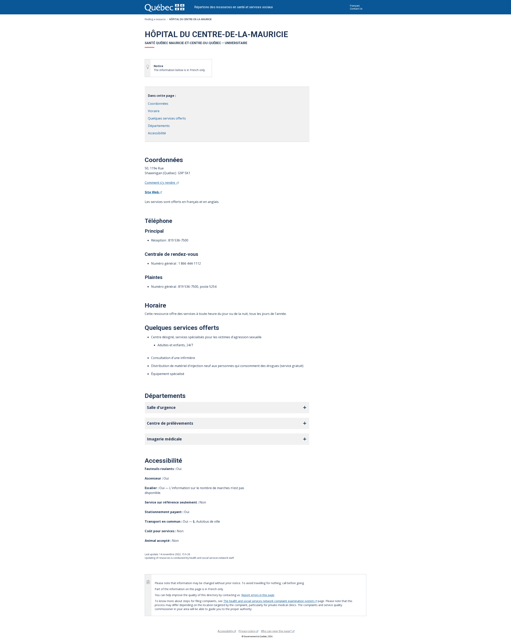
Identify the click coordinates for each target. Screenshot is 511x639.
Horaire (153, 111)
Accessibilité (157, 133)
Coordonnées (158, 103)
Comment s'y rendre (161, 182)
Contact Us (356, 8)
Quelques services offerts (167, 118)
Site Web (152, 192)
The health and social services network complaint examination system (269, 601)
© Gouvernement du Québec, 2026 (257, 636)
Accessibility (226, 631)
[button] (227, 407)
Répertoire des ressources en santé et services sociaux (233, 7)
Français (355, 5)
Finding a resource (155, 19)
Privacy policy (247, 631)
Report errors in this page (257, 595)
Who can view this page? (276, 631)
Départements (159, 126)
